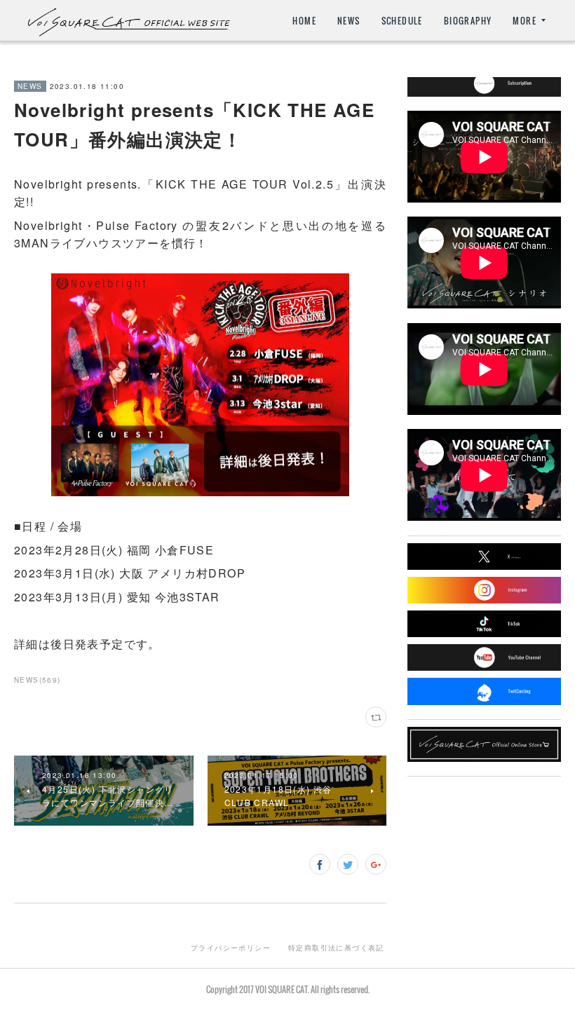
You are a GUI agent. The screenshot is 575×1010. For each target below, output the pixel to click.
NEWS (348, 21)
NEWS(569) (37, 680)
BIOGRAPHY (468, 21)
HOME (304, 21)
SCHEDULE (402, 21)
